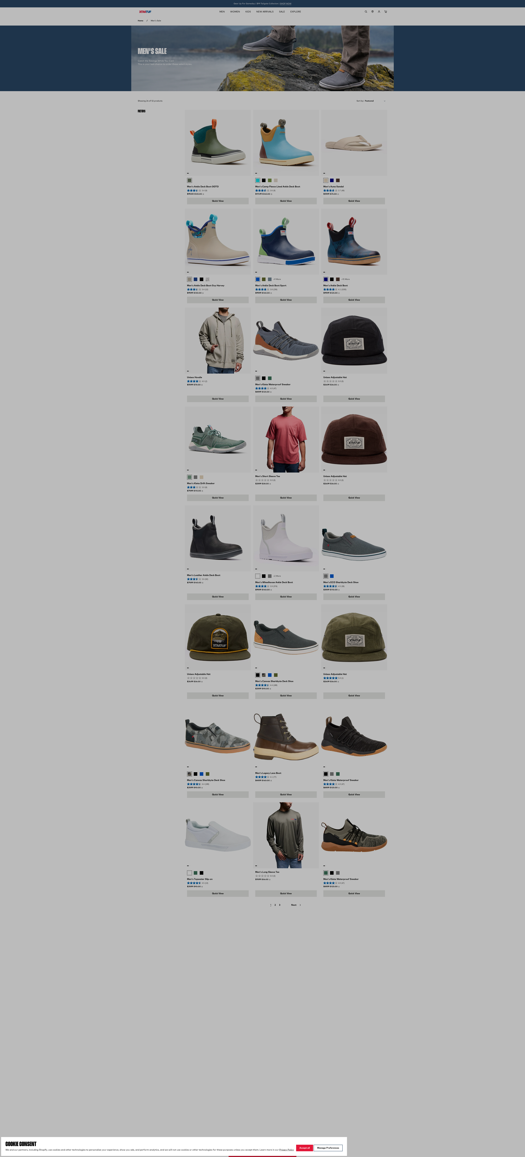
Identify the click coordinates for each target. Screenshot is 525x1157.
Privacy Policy (286, 1150)
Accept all (304, 1148)
